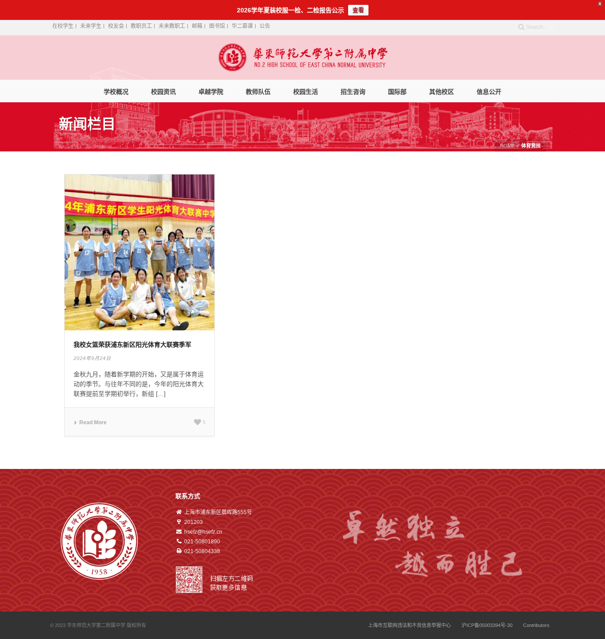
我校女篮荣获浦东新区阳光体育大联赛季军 (132, 344)
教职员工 (141, 26)
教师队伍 (258, 91)
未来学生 (90, 26)
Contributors (536, 625)
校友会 (116, 26)
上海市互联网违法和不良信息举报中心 (409, 625)
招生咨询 (353, 91)
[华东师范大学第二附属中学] (303, 57)
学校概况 (116, 91)
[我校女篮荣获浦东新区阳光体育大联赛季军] (139, 252)
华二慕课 (242, 26)
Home (507, 145)
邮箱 (197, 26)
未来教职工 (172, 26)
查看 (358, 10)
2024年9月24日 (92, 358)
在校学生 (63, 26)
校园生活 (305, 91)
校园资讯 (163, 91)
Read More (93, 422)
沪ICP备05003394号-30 (487, 625)
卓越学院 (210, 91)
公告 (265, 26)
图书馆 (217, 26)
